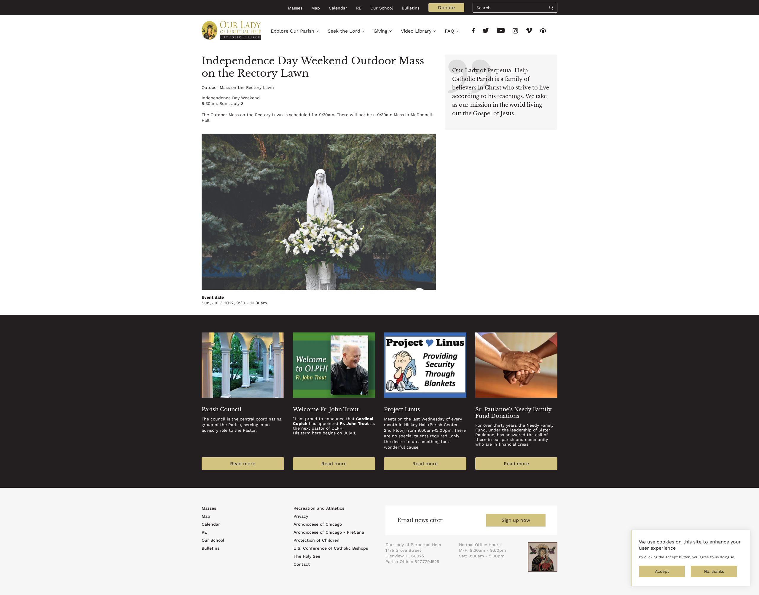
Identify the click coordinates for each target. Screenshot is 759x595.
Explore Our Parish (292, 31)
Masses (295, 8)
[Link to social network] (473, 31)
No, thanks (714, 571)
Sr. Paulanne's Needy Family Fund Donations (513, 412)
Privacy (301, 516)
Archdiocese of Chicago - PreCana (329, 532)
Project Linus (402, 409)
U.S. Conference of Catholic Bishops (331, 548)
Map (315, 8)
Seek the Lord (344, 31)
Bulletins (411, 8)
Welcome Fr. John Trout (326, 409)
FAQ (449, 31)
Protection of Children (316, 540)
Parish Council (221, 409)
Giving (381, 31)
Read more (242, 463)
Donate (446, 7)
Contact (302, 564)
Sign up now (516, 520)
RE (358, 8)
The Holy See (307, 556)
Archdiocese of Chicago (318, 524)
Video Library (416, 31)
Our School (381, 8)
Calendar (338, 8)
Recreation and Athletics (319, 508)
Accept (662, 571)
